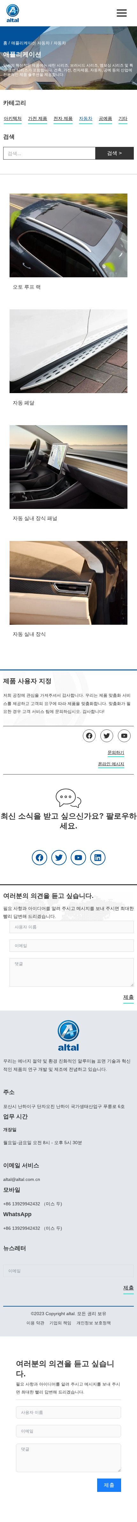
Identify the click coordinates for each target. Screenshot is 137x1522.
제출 (128, 997)
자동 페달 (23, 402)
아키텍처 (13, 118)
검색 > (114, 153)
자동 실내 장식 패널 (35, 518)
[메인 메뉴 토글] (122, 13)
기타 (123, 118)
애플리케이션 (23, 43)
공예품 (105, 118)
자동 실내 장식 (29, 634)
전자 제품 (63, 118)
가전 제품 (37, 118)
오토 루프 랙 (27, 287)
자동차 (85, 118)
